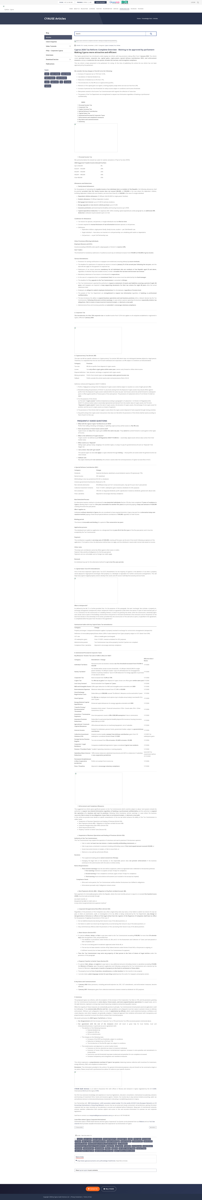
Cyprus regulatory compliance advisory (124, 1151)
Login (193, 2)
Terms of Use (87, 1197)
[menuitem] (71, 8)
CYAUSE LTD (79, 45)
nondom (130, 1139)
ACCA (84, 1091)
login (80, 1170)
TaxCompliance (146, 1139)
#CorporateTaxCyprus (81, 1143)
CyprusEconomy (148, 1141)
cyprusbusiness (119, 1146)
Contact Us (93, 1189)
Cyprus (85, 2)
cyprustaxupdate (99, 1148)
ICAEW (154, 1089)
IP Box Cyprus (137, 1139)
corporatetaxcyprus (88, 1148)
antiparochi (114, 1148)
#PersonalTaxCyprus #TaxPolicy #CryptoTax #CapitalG (102, 1143)
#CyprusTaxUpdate (126, 1141)
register (86, 1170)
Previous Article (79, 1127)
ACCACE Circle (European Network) (141, 1103)
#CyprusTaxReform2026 (113, 1141)
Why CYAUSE (110, 1189)
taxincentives (78, 1148)
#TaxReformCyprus (137, 1141)
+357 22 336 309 (68, 2)
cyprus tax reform (86, 1141)
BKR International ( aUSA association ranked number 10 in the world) (109, 1103)
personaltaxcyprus (136, 1146)
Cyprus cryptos (87, 1139)
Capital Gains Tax (122, 1139)
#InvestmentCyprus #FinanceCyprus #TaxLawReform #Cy (90, 1146)
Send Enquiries (100, 2)
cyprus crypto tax (97, 1139)
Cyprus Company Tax (110, 45)
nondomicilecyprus (147, 1146)
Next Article (152, 1127)
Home (139, 18)
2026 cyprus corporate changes (127, 1148)
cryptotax (79, 1139)
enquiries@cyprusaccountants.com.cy (101, 1115)
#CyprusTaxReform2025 (99, 1141)
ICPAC (97, 1091)
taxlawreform (110, 1146)
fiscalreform (127, 1146)
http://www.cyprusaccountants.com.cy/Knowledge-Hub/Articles (96, 1161)
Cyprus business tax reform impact (104, 1151)
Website (141, 1121)
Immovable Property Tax (109, 1139)
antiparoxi (107, 1148)
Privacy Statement (76, 1197)
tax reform (78, 1141)
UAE (90, 2)
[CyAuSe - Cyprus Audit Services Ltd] (9, 9)
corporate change (141, 1148)
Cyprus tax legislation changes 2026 (84, 1151)
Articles (118, 45)
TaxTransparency (122, 1143)
